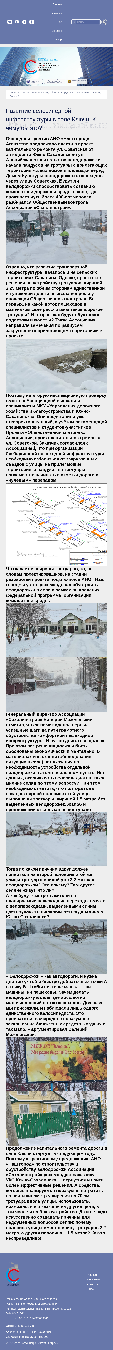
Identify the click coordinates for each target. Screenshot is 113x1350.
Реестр (58, 39)
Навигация (93, 1279)
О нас (58, 22)
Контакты (56, 31)
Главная (57, 4)
